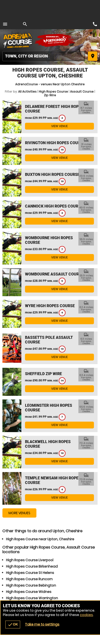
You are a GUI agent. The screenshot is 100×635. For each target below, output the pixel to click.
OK (13, 624)
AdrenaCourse (26, 84)
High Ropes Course (53, 91)
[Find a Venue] (43, 56)
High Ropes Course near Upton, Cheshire (40, 539)
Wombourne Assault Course (54, 274)
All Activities (27, 91)
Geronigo (55, 40)
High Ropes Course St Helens (30, 572)
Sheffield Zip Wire (43, 373)
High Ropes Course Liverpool (29, 560)
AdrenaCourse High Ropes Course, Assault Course (18, 40)
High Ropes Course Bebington (31, 585)
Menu (5, 24)
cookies (86, 614)
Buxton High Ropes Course (52, 174)
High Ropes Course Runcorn (29, 579)
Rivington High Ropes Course (55, 143)
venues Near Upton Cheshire (63, 84)
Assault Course (82, 91)
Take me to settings (42, 624)
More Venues (19, 513)
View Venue (59, 126)
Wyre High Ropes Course (50, 305)
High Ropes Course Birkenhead (32, 566)
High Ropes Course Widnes (28, 591)
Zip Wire (50, 95)
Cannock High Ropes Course (54, 206)
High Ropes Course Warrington (32, 598)
